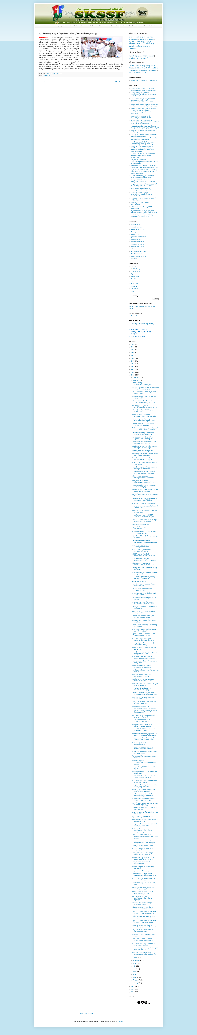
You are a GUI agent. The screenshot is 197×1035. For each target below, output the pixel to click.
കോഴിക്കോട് (133, 39)
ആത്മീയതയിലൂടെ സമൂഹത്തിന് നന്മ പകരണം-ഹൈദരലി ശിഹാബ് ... (144, 734)
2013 (133, 372)
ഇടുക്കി (149, 41)
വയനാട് (149, 37)
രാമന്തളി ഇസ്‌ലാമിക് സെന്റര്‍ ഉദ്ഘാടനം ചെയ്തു (142, 903)
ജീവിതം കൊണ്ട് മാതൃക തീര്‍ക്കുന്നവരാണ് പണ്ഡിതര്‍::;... (143, 477)
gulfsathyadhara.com (137, 249)
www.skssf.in (135, 234)
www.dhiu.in (134, 258)
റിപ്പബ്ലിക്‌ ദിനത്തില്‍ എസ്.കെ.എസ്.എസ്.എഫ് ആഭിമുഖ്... (142, 898)
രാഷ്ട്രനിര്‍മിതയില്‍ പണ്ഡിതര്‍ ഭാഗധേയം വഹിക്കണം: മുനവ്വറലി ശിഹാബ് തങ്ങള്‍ (144, 105)
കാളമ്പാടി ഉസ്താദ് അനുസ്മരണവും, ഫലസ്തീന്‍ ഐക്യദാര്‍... (144, 577)
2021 (133, 350)
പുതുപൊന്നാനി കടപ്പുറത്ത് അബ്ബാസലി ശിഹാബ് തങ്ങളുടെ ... (144, 841)
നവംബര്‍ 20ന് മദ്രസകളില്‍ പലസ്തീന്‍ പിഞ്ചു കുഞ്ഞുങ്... (145, 684)
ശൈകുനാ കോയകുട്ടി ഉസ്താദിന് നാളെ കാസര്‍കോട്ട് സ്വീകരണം (145, 454)
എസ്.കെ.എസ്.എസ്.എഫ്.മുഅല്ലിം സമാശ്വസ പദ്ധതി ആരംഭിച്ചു (145, 912)
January (135, 983)
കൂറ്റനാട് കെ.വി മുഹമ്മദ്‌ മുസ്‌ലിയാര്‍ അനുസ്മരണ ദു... (144, 711)
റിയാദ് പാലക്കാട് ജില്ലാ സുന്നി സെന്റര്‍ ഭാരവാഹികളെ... (143, 616)
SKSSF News (135, 286)
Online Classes (103, 26)
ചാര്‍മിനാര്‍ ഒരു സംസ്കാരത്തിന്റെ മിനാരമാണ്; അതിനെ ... (143, 424)
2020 (133, 352)
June (134, 969)
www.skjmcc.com (136, 227)
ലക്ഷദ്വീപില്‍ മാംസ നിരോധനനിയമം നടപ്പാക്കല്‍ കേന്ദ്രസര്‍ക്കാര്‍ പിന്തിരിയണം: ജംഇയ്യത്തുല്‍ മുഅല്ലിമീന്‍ (143, 111)
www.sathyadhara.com (138, 244)
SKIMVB (155, 68)
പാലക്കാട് (150, 39)
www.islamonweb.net (137, 241)
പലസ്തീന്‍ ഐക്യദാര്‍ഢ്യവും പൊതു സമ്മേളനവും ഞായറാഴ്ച (145, 468)
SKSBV (140, 68)
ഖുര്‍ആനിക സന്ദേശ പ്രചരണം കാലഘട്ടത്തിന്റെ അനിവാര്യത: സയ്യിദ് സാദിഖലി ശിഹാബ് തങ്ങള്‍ (144, 122)
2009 (133, 992)
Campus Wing (135, 271)
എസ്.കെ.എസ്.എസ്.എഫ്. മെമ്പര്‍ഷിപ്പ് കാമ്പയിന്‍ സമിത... (143, 639)
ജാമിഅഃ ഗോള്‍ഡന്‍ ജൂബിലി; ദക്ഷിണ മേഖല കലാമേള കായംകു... (145, 490)
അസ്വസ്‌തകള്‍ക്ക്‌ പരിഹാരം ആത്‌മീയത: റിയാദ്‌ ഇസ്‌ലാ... (142, 666)
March (135, 977)
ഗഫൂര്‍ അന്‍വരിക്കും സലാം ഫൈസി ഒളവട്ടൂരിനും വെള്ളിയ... (144, 785)
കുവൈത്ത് (143, 58)
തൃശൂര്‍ (131, 41)
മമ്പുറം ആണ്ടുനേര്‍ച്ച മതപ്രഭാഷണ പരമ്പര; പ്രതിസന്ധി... (144, 702)
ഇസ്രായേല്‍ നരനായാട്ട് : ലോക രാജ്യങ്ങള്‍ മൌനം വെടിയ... (143, 680)
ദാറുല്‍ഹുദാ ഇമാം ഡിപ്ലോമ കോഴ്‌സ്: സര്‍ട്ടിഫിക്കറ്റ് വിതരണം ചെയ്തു (144, 185)
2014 (133, 369)
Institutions (91, 26)
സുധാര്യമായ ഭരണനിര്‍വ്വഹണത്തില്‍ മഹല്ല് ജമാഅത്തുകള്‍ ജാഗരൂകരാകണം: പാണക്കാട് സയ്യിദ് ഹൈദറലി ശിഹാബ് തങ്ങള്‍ (144, 137)
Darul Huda (134, 283)
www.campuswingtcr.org (138, 256)
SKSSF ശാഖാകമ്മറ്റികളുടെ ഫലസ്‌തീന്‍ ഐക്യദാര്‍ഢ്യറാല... (145, 541)
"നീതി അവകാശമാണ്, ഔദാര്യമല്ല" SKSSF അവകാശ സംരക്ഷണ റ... (145, 429)
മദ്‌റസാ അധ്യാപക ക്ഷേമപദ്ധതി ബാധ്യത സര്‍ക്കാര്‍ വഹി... (143, 776)
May (134, 971)
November (136, 380)
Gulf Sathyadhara (136, 279)
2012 (133, 375)
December (136, 377)
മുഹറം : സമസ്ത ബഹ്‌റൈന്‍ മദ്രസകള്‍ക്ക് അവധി (141, 550)
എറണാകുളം (141, 41)
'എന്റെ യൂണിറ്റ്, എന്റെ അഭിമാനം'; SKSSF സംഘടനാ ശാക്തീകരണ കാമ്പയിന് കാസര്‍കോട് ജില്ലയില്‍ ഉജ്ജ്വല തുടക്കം (142, 148)
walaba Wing (135, 269)
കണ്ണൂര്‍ (142, 37)
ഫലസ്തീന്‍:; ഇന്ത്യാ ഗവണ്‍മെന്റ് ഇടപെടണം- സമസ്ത (143, 643)
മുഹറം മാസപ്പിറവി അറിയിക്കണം (143, 816)
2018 (133, 358)
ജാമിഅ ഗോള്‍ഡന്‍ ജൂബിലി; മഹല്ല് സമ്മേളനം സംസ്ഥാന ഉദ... (144, 447)
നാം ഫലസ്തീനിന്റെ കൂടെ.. (140, 524)
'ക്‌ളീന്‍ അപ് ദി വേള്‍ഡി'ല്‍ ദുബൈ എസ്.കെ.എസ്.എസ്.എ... (144, 442)
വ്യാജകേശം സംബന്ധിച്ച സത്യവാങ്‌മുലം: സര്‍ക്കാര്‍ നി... (144, 564)
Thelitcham (134, 288)
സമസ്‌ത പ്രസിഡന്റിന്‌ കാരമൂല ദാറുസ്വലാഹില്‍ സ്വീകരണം (143, 603)
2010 (133, 989)
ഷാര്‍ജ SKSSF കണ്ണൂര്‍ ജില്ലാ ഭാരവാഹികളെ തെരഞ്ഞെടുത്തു (144, 874)
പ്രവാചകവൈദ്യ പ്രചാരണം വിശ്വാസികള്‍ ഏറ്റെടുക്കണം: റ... (144, 401)
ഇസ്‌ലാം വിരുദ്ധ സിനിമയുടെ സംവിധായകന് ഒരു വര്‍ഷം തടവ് (144, 926)
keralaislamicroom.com (138, 251)
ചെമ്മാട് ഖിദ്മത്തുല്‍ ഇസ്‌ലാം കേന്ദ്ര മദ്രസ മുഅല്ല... (144, 752)
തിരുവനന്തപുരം (143, 46)
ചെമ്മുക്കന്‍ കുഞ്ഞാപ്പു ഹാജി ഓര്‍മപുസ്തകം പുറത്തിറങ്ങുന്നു (141, 117)
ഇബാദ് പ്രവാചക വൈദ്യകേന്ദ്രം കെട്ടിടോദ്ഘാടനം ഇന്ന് (144, 634)
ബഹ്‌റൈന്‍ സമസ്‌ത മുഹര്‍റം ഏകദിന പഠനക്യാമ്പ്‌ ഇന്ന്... (142, 438)
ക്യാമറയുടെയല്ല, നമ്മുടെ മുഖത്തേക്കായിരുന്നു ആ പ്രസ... (144, 419)
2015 (133, 366)
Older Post (118, 82)
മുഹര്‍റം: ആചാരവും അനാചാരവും (144, 503)
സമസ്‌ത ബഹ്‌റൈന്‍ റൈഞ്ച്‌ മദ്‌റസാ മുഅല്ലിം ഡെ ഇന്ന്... (143, 748)
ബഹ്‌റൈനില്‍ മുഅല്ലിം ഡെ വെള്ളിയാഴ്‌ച (142, 849)
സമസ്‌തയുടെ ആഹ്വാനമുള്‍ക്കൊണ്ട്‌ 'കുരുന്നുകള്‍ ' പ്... (145, 573)
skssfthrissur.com (136, 254)
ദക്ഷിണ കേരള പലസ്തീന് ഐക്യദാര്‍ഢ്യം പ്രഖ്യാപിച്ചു (144, 559)
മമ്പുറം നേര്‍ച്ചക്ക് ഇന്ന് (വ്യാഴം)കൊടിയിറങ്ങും (141, 546)
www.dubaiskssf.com (137, 246)
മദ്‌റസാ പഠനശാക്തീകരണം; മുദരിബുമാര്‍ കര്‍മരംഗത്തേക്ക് (141, 189)
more (132, 291)
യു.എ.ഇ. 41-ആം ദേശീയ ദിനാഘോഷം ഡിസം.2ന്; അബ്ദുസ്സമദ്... (145, 388)
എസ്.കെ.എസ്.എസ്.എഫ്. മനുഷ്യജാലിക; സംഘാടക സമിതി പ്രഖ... (145, 836)
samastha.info (135, 224)
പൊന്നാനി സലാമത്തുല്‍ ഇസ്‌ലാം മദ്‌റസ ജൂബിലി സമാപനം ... (143, 858)
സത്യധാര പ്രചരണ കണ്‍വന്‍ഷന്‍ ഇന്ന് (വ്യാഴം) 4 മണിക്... (144, 790)
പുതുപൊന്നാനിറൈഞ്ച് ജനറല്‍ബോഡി (140, 862)
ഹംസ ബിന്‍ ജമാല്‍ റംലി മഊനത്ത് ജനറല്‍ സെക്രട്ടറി (144, 630)
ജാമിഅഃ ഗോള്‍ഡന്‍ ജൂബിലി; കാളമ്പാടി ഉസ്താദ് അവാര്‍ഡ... (143, 794)
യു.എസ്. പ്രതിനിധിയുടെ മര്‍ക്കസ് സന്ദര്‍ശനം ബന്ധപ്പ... (144, 729)
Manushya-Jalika (141, 72)
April (134, 974)
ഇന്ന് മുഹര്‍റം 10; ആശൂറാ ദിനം (143, 450)
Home (39, 26)
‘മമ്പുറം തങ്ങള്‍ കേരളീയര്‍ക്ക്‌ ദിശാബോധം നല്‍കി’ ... (142, 589)
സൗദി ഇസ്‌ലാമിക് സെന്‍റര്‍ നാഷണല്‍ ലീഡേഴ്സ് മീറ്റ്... (141, 689)
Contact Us (142, 26)
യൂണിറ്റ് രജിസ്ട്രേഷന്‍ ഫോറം (145, 306)
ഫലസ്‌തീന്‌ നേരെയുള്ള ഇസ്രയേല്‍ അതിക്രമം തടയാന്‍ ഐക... (144, 499)
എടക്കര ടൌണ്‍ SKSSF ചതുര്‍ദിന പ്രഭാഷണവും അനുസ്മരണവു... (144, 472)
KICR (132, 281)
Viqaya (133, 274)
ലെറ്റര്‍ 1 (131, 306)
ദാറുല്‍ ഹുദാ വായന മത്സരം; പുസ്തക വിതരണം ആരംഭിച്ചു (144, 804)
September (136, 960)
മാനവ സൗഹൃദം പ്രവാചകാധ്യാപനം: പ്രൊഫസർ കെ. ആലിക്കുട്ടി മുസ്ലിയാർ (144, 166)
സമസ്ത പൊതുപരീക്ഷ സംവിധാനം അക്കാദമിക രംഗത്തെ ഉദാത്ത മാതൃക (143, 89)
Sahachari (132, 72)
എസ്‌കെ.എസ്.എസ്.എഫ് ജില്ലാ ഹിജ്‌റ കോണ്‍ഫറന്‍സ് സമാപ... (143, 739)
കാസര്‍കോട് (134, 37)
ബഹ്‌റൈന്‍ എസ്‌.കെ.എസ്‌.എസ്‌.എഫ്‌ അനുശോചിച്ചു (142, 830)
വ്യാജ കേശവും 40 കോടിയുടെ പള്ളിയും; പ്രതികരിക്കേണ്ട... (142, 908)
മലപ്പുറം (142, 39)
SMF (134, 68)
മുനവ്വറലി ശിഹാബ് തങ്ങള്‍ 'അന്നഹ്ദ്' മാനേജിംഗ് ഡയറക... (144, 657)
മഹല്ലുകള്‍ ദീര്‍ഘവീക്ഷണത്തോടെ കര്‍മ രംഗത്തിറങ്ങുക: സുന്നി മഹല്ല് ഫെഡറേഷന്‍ (144, 155)
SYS (130, 68)
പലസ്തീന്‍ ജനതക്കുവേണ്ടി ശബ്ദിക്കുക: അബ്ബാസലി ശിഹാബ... (144, 652)
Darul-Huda (143, 70)
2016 (133, 364)
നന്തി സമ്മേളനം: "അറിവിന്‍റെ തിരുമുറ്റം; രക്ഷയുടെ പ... (142, 725)
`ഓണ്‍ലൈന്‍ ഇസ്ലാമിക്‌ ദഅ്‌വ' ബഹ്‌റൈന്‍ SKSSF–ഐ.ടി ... (143, 458)
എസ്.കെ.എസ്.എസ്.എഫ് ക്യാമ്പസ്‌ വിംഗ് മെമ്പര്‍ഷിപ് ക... (145, 944)
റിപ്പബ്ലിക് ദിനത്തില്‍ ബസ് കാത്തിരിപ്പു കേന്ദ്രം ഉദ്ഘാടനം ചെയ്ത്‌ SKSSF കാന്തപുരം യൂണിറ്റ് (144, 171)
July (134, 966)
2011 (133, 986)
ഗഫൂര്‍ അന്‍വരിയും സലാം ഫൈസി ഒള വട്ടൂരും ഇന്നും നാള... (144, 824)
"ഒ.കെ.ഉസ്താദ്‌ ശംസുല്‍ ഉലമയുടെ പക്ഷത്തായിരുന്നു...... (143, 486)
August (135, 963)
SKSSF (83, 26)
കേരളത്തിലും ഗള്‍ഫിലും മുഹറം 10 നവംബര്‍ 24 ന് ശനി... (144, 698)
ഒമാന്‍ (145, 56)
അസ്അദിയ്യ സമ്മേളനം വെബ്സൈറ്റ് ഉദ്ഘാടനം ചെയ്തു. (144, 415)
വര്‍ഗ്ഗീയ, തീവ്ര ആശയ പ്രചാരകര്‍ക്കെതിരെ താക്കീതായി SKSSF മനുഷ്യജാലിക (144, 161)
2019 (133, 355)
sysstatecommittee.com (138, 237)
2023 (133, 344)
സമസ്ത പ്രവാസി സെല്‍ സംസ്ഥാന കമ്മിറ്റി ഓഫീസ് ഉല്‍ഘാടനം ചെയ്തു (143, 180)
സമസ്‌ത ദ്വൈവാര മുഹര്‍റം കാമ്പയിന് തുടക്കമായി (142, 675)
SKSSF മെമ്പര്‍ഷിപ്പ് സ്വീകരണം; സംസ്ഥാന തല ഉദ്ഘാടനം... (143, 433)
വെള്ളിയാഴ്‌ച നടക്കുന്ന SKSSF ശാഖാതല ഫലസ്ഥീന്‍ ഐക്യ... (144, 516)
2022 (133, 347)
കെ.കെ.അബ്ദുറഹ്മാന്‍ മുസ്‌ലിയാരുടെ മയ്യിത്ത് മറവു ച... (145, 948)
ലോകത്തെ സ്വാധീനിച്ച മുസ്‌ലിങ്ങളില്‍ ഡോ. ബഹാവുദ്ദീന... (145, 406)
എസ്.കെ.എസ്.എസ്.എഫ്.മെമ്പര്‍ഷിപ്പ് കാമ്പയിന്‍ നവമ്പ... (144, 781)
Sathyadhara (135, 276)
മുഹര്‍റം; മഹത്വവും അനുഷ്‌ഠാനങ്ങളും (139, 743)
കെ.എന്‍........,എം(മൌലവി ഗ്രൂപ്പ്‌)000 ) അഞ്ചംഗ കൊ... (145, 507)
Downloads (132, 26)
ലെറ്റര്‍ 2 (131, 308)
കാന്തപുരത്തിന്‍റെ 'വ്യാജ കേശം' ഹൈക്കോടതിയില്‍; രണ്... (143, 720)
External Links (73, 26)
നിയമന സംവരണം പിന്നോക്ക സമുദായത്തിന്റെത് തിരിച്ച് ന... (143, 939)
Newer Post (42, 82)
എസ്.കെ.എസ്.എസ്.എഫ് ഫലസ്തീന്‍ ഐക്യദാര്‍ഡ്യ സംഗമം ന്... (144, 520)
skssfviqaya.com (136, 232)
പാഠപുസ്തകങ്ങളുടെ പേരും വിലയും (142, 323)
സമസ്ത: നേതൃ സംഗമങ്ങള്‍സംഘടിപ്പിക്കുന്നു (143, 383)
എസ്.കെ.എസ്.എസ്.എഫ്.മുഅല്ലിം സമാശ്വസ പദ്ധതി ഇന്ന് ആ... (145, 921)
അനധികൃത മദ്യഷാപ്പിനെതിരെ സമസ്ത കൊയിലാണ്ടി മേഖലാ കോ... (145, 693)
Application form (134, 316)
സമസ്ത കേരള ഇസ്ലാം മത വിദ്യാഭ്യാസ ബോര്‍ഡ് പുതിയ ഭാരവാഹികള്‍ (141, 194)
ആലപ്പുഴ (139, 44)
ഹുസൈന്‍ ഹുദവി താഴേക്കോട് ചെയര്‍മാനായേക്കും (142, 930)
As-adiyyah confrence (139, 581)
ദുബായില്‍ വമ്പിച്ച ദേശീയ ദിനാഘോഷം (141, 527)
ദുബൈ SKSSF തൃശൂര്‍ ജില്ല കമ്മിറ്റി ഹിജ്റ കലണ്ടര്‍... (144, 594)
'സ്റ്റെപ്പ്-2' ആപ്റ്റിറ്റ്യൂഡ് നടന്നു (142, 845)
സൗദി (131, 56)
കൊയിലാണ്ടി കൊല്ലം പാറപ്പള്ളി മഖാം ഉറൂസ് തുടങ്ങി (143, 716)
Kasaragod (47, 75)
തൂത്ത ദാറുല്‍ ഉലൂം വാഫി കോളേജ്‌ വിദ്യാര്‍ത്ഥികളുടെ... (144, 532)
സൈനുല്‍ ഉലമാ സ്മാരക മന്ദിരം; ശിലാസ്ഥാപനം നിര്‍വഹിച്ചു (142, 215)
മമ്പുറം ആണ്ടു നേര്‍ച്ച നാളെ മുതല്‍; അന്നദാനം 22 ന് (144, 820)
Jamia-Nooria (133, 70)
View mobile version (86, 1013)
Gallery (123, 26)
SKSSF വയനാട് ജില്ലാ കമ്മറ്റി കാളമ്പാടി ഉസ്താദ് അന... (142, 892)
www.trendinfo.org (136, 239)
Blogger (120, 1021)
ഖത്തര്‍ (151, 56)
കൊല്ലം (132, 46)
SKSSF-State (152, 70)
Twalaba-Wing (140, 66)
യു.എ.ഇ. (138, 56)
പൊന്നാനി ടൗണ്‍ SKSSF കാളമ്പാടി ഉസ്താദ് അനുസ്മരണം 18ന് (144, 799)
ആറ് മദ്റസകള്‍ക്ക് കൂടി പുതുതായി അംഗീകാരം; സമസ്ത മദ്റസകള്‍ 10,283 (144, 211)
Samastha (114, 26)
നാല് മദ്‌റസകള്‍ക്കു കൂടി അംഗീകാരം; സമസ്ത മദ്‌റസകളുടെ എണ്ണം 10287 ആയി (145, 127)
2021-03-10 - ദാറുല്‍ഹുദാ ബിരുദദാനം (144, 80)
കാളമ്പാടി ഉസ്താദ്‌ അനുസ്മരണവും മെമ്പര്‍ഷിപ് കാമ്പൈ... (143, 879)
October (135, 957)
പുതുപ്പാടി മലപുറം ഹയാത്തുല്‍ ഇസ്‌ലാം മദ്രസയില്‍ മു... (142, 853)
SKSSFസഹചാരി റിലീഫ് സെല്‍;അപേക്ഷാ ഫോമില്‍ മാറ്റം (144, 555)
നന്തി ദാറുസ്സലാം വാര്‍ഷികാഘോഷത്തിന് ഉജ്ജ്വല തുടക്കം (144, 762)
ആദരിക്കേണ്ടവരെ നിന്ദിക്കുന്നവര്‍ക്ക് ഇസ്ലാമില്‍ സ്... (144, 392)
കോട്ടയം (132, 44)
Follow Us (152, 26)
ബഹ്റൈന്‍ (133, 58)
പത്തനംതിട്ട (149, 44)
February (136, 980)
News (45, 26)
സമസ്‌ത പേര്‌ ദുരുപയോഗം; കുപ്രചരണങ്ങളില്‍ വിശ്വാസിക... (144, 953)
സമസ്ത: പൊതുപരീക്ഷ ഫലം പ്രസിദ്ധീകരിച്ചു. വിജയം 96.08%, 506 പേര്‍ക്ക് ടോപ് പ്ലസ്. (143, 94)
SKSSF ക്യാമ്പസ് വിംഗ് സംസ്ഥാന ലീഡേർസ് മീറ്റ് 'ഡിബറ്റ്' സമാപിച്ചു (142, 143)
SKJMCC (147, 68)
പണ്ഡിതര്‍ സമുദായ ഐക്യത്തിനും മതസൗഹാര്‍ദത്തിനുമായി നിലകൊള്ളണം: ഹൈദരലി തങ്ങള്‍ (143, 100)
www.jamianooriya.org (138, 229)
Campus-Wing (151, 66)
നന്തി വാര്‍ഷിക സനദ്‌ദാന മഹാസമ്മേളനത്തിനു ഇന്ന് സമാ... (144, 707)
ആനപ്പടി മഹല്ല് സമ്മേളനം (141, 871)
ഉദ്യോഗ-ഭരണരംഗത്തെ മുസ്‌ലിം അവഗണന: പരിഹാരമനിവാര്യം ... (145, 917)
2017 (133, 361)
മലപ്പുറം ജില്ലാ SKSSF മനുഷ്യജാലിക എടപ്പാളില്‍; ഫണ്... (145, 481)
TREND (131, 66)
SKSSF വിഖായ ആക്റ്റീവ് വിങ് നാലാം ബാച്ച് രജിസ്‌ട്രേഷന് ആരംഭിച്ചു (143, 176)
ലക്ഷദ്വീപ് (133, 48)
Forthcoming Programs (57, 26)
